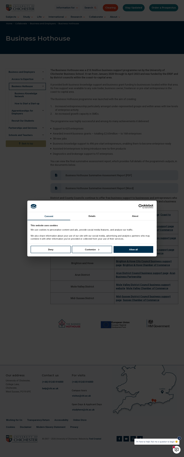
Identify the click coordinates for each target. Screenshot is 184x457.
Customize (90, 249)
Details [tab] (92, 216)
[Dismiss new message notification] (179, 438)
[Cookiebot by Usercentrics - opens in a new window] (141, 206)
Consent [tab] (49, 216)
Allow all (133, 249)
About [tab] (135, 216)
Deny (50, 249)
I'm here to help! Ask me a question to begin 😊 (157, 441)
